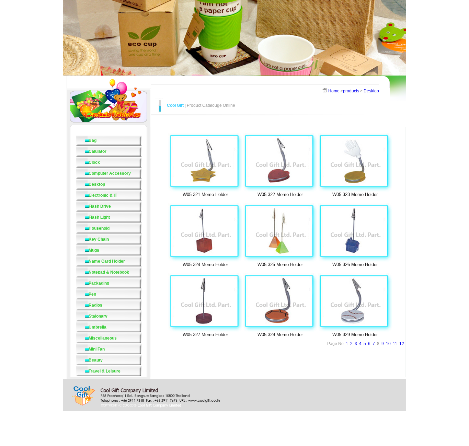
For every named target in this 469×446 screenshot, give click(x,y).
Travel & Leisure (105, 371)
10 (388, 343)
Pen (92, 294)
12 (401, 343)
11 (395, 343)
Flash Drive (100, 206)
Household (99, 228)
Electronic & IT (103, 195)
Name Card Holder (107, 261)
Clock (94, 162)
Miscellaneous (103, 338)
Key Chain (99, 239)
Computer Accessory (110, 173)
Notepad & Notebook (109, 272)
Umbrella (97, 327)
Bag (92, 140)
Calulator (97, 151)
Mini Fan (97, 349)
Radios (95, 305)
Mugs (94, 250)
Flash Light (99, 217)
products (351, 91)
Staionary (98, 316)
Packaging (99, 283)
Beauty (96, 360)
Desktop (371, 91)
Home (334, 91)
